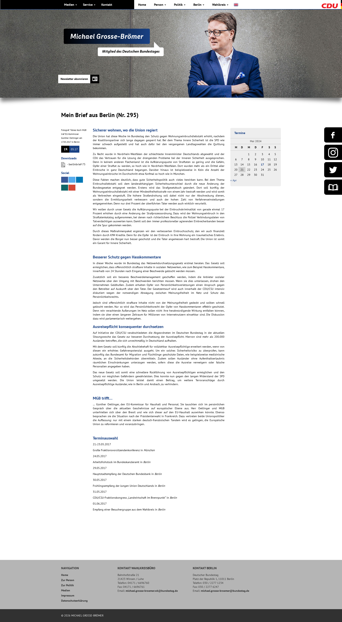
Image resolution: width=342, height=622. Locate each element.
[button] (64, 180)
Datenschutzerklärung (74, 600)
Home (142, 5)
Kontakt (106, 5)
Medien (69, 5)
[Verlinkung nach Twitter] (333, 169)
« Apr (233, 180)
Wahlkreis (219, 5)
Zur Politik (67, 585)
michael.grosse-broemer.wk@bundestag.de (152, 591)
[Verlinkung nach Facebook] (333, 135)
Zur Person (67, 580)
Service (88, 5)
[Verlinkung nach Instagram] (333, 152)
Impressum (67, 595)
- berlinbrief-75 (76, 164)
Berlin (197, 5)
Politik (178, 5)
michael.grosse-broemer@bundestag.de (225, 591)
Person (159, 5)
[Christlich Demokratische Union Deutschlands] (331, 4)
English (236, 4)
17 (262, 164)
